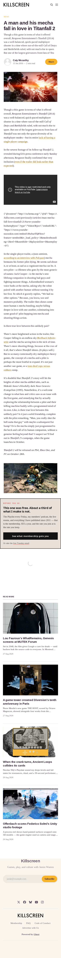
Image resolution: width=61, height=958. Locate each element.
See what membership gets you (30, 536)
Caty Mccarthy (21, 60)
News (6, 17)
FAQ (28, 923)
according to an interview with (24, 257)
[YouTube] (36, 902)
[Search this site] (51, 4)
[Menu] (56, 4)
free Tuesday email (21, 543)
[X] (18, 902)
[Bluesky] (30, 902)
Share (51, 62)
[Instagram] (42, 902)
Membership (16, 923)
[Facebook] (24, 902)
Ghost (36, 934)
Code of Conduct (42, 923)
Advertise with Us (30, 928)
